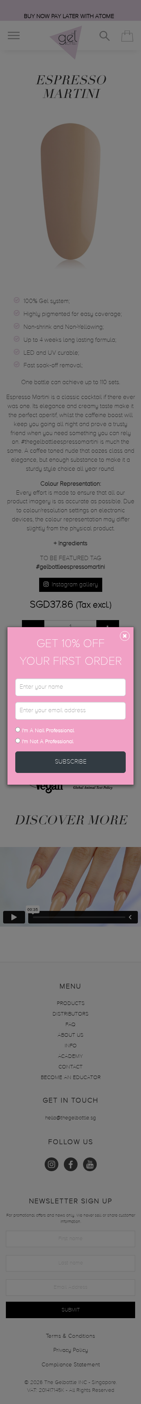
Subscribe (71, 762)
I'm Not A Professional (47, 741)
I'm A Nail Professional (47, 730)
